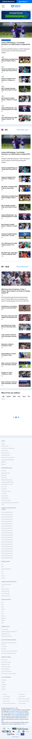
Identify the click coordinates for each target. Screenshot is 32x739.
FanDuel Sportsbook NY (7, 544)
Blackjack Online (5, 664)
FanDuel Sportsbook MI (7, 537)
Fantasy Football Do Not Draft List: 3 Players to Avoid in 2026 (8, 80)
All (3, 396)
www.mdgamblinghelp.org (19, 714)
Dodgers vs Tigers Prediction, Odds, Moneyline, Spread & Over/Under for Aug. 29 (8, 375)
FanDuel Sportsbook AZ (7, 514)
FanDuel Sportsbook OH (7, 546)
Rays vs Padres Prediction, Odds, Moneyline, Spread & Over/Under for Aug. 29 (9, 383)
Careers (5, 694)
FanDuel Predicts (5, 596)
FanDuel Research (8, 1)
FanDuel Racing (5, 591)
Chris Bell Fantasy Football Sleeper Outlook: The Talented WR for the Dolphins (9, 120)
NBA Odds (3, 475)
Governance (22, 694)
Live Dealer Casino (6, 666)
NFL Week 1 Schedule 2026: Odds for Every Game (9, 187)
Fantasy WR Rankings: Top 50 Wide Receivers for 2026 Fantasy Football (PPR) (15, 43)
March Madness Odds (6, 484)
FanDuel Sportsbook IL (6, 528)
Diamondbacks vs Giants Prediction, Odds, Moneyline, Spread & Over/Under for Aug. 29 (8, 356)
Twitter (3, 682)
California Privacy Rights (24, 698)
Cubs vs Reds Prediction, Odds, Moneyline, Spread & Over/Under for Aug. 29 (9, 336)
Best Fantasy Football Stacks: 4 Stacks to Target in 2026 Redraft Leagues (9, 99)
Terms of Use (6, 701)
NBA (14, 396)
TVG (2, 586)
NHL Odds (3, 486)
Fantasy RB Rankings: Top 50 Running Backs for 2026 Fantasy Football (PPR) (9, 109)
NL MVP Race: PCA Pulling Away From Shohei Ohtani (9, 307)
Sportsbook (23, 1)
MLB (24, 396)
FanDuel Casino (5, 589)
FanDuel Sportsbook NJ (7, 542)
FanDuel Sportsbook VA (7, 553)
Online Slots (4, 659)
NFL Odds (3, 470)
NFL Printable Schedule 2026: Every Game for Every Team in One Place (9, 90)
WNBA (3, 620)
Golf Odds (3, 489)
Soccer (3, 575)
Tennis (3, 616)
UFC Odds (3, 493)
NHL (19, 396)
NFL (29, 396)
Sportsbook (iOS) (5, 634)
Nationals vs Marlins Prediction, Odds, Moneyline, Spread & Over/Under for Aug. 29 (8, 346)
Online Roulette (5, 669)
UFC (2, 573)
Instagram (3, 684)
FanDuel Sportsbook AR (7, 512)
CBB (2, 623)
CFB (2, 611)
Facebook (3, 680)
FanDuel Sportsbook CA (7, 516)
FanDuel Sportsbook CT (7, 521)
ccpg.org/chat (18, 711)
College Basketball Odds (7, 482)
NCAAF (8, 396)
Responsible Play (5, 455)
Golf (2, 613)
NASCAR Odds (5, 498)
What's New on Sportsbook (7, 448)
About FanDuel (5, 446)
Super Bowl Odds (5, 473)
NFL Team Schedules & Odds (8, 653)
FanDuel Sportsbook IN (6, 530)
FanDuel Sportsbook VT (7, 555)
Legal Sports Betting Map (7, 459)
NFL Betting (4, 646)
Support (3, 443)
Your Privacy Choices (24, 701)
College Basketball (6, 569)
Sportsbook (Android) (6, 636)
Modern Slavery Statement (7, 457)
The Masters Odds (6, 491)
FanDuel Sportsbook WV (7, 557)
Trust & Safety (6, 696)
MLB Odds (3, 477)
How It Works (4, 450)
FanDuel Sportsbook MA (7, 535)
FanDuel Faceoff (5, 593)
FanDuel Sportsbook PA (7, 548)
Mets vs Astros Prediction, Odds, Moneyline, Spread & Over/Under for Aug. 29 (9, 364)
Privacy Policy (6, 698)
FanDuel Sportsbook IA (6, 526)
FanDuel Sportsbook (6, 584)
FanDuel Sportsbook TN (7, 551)
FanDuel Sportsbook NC (7, 539)
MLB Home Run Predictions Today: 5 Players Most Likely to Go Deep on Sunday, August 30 (15, 291)
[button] (16, 16)
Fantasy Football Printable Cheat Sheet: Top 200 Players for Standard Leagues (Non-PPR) (9, 236)
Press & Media (22, 703)
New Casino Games (6, 662)
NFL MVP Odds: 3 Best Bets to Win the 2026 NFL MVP (9, 253)
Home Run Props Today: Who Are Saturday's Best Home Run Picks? (8, 327)
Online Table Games (6, 671)
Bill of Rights (22, 696)
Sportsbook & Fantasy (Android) (9, 631)
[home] (16, 6)
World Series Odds (6, 500)
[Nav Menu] (3, 6)
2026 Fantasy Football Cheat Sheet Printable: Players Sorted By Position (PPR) (9, 61)
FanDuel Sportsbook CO (7, 519)
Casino (3, 578)
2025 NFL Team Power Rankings (9, 651)
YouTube (3, 686)
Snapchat (3, 689)
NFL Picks (3, 648)
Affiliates (3, 462)
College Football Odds (6, 480)
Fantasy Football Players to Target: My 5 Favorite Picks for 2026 (9, 70)
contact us (23, 724)
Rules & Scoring (5, 453)
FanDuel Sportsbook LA (7, 532)
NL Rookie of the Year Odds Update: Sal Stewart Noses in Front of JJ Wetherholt (9, 317)
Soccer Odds (4, 495)
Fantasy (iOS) (4, 629)
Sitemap (3, 464)
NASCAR (3, 618)
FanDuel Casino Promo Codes (8, 673)
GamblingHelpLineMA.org (10, 713)
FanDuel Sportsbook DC (7, 523)
